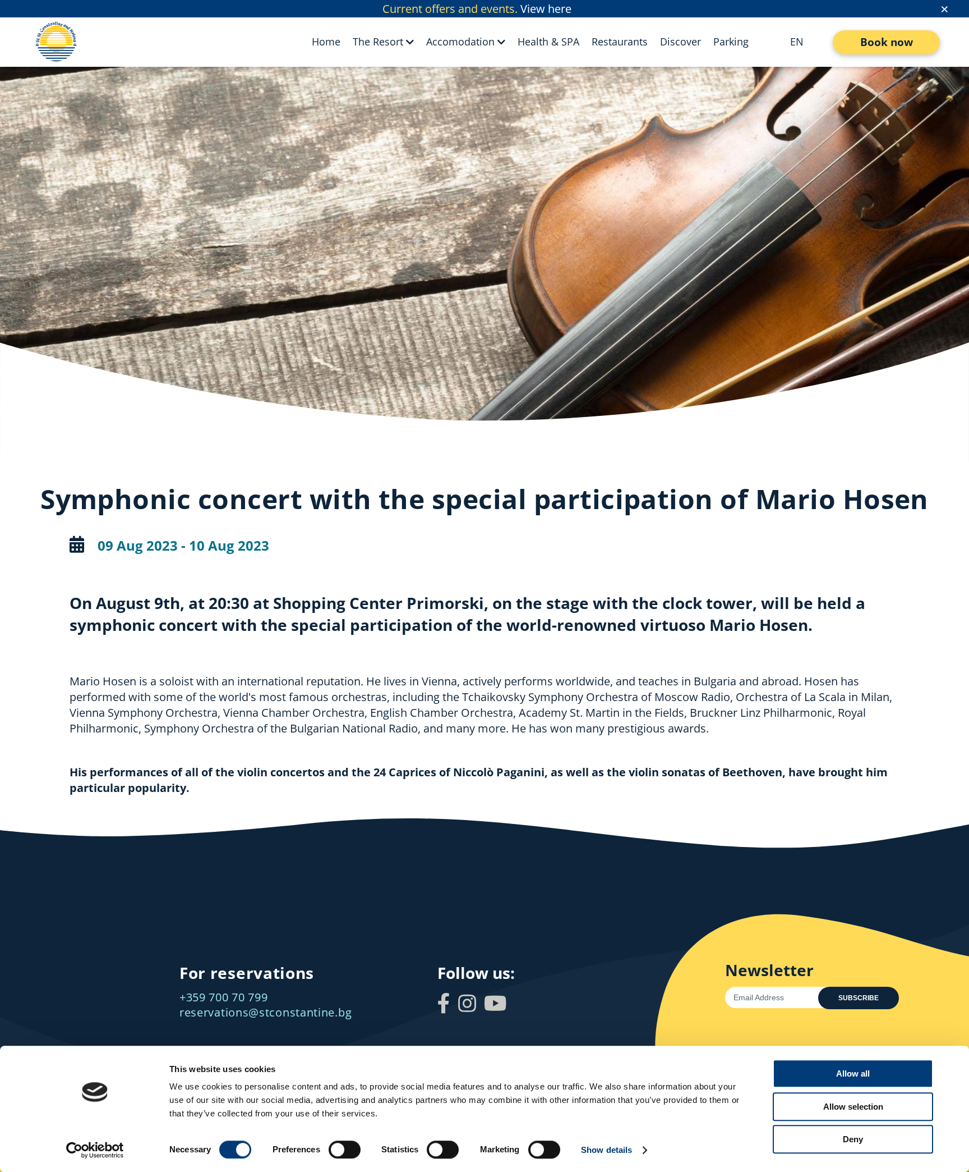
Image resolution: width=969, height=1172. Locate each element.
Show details (606, 1150)
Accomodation (460, 41)
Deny (853, 1139)
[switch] (345, 1150)
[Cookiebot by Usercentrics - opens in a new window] (95, 1150)
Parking (731, 41)
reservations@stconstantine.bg (265, 1012)
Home (326, 41)
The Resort (378, 41)
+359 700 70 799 (223, 997)
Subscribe (858, 998)
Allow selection (853, 1106)
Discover (680, 41)
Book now (886, 42)
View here (545, 8)
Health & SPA (548, 41)
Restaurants (620, 41)
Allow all (853, 1073)
